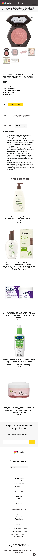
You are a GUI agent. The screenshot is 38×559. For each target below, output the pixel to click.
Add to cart (16, 104)
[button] (32, 18)
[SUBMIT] (32, 442)
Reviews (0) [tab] (20, 126)
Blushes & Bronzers (18, 8)
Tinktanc (20, 552)
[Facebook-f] (11, 467)
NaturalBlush (16, 117)
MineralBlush (26, 115)
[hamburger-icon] (34, 3)
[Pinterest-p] (17, 467)
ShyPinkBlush (25, 117)
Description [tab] (9, 126)
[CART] (19, 3)
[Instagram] (23, 467)
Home (4, 8)
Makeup (9, 8)
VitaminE (31, 117)
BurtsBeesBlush (17, 115)
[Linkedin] (20, 467)
